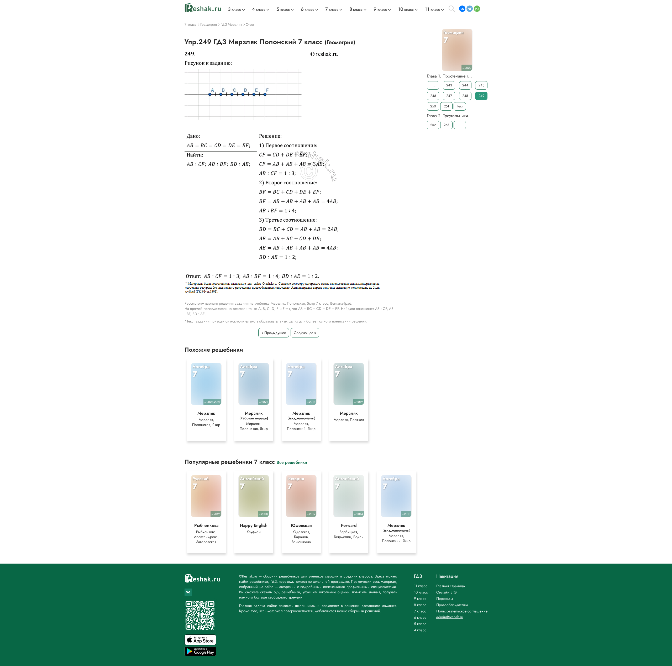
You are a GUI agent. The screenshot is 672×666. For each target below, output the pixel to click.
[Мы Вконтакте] (188, 592)
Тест (460, 106)
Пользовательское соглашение (461, 611)
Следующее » (305, 332)
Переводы (444, 598)
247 (449, 95)
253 (446, 124)
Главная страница (450, 586)
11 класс (420, 586)
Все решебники (292, 462)
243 (449, 85)
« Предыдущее (273, 332)
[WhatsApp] (477, 9)
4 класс (420, 630)
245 (481, 85)
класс (234, 9)
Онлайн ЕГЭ (446, 592)
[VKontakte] (462, 9)
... (433, 85)
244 (465, 85)
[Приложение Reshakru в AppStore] (200, 644)
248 (465, 95)
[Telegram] (469, 9)
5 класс (420, 623)
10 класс (421, 592)
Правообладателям (452, 604)
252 (433, 124)
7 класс (420, 611)
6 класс (420, 617)
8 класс (420, 604)
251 (446, 106)
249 (481, 95)
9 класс (420, 598)
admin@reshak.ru (449, 617)
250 (433, 106)
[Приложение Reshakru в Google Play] (200, 655)
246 (433, 95)
